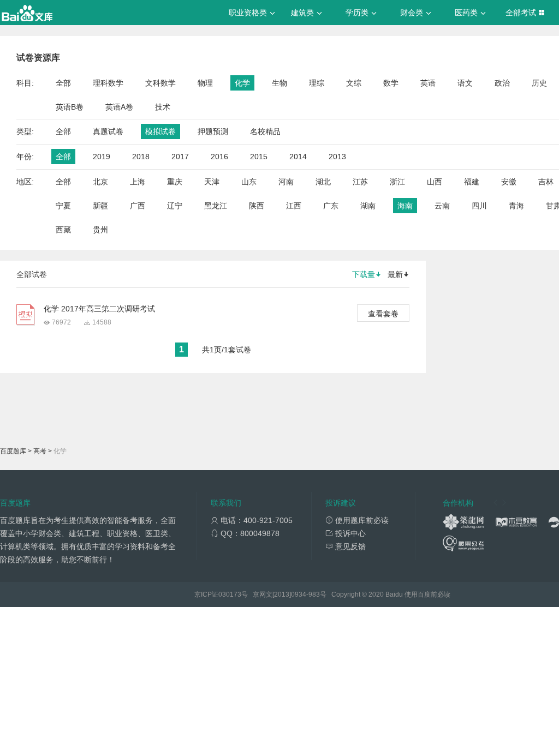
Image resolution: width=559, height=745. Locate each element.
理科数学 (108, 83)
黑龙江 (215, 205)
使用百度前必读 (427, 594)
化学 (242, 83)
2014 (298, 156)
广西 (137, 205)
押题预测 (213, 131)
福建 (471, 181)
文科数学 (160, 83)
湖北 (323, 181)
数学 (391, 83)
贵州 (100, 229)
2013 (337, 156)
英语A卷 (119, 107)
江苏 (360, 181)
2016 (219, 156)
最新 (395, 274)
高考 (39, 451)
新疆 (100, 205)
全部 (63, 83)
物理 (205, 83)
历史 (539, 83)
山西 (434, 181)
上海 (137, 181)
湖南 (368, 205)
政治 (502, 83)
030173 (229, 594)
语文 (465, 83)
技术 (162, 107)
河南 (286, 181)
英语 (428, 83)
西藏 (63, 229)
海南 (405, 205)
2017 (180, 156)
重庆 (174, 181)
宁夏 (63, 205)
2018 (141, 156)
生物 (279, 83)
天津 (211, 181)
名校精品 (265, 131)
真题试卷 (108, 131)
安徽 (508, 181)
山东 (249, 181)
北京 (100, 181)
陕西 (256, 205)
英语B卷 (70, 107)
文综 (353, 83)
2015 (258, 156)
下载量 (363, 274)
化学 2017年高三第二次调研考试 (99, 308)
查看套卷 (383, 313)
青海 (516, 205)
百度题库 (13, 451)
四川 (479, 205)
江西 (293, 205)
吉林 (546, 181)
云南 (442, 205)
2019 (101, 156)
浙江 (397, 181)
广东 (330, 205)
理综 (316, 83)
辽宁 (174, 205)
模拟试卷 (160, 131)
